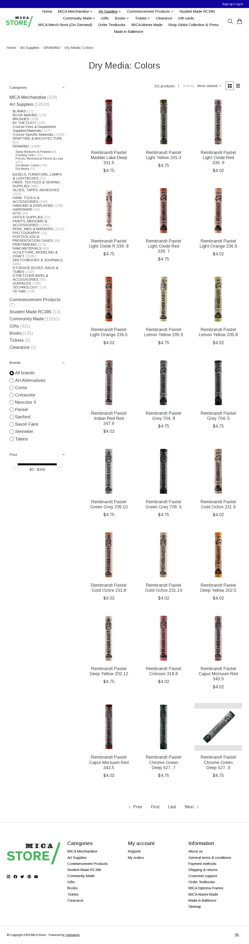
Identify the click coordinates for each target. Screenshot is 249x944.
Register (134, 851)
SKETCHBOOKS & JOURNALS (38, 260)
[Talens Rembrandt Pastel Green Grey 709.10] (109, 471)
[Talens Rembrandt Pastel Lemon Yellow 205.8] (218, 299)
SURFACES (22, 283)
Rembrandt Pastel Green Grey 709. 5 (163, 504)
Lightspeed (72, 935)
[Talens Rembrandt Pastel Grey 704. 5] (218, 383)
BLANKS (19, 111)
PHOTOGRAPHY (26, 233)
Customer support (202, 876)
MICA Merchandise (27, 97)
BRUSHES (21, 119)
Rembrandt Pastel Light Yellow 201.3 (163, 155)
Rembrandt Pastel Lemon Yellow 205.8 (218, 332)
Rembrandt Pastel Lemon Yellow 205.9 (163, 332)
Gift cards (186, 18)
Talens (21, 439)
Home (47, 11)
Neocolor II (25, 402)
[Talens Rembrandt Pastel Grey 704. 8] (163, 383)
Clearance (164, 18)
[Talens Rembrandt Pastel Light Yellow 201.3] (163, 122)
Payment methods (202, 864)
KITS (17, 213)
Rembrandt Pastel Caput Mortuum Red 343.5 (109, 762)
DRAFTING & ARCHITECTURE (37, 138)
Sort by (188, 86)
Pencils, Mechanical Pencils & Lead (39, 158)
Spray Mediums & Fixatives (34, 151)
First (155, 806)
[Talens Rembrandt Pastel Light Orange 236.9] (218, 210)
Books (15, 333)
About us (195, 851)
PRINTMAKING (25, 244)
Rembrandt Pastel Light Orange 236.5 (109, 332)
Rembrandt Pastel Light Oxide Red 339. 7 (163, 246)
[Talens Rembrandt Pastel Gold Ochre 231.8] (109, 555)
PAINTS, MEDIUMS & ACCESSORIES (30, 223)
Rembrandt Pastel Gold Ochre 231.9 (218, 504)
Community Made (26, 318)
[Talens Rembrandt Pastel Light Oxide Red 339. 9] (218, 122)
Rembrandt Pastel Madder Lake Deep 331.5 (109, 157)
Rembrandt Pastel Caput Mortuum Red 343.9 (218, 673)
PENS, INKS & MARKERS (33, 229)
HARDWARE (23, 209)
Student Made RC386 (197, 11)
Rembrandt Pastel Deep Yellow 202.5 (218, 588)
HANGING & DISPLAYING (33, 205)
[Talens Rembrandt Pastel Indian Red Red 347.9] (109, 383)
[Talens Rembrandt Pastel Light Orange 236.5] (109, 299)
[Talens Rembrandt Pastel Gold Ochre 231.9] (218, 471)
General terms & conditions (209, 858)
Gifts (105, 18)
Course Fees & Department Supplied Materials (34, 129)
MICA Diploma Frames (205, 888)
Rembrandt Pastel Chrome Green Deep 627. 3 (218, 762)
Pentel (21, 409)
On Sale (19, 291)
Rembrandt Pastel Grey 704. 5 (218, 416)
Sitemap (194, 906)
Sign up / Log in (232, 4)
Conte (21, 387)
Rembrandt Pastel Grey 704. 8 (163, 416)
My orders (136, 858)
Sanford (22, 416)
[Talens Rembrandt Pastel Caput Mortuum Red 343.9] (218, 638)
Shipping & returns (203, 870)
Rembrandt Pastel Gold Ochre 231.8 (108, 588)
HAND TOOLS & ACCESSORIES (26, 200)
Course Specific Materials (33, 134)
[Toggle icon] (230, 21)
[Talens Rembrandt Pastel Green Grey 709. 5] (163, 471)
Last (172, 806)
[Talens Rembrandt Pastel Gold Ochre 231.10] (163, 555)
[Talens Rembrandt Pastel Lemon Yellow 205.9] (163, 299)
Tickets (17, 340)
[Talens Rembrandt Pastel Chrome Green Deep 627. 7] (163, 727)
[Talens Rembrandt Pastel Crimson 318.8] (163, 638)
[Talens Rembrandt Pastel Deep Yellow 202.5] (218, 555)
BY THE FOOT (24, 123)
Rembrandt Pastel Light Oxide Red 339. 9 (218, 157)
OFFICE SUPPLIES (28, 217)
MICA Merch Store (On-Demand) (65, 25)
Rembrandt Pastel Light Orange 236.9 (218, 244)
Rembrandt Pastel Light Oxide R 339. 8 (109, 244)
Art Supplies (29, 48)
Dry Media (22, 169)
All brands (25, 372)
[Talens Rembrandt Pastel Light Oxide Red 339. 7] (163, 210)
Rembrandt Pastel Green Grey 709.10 (109, 504)
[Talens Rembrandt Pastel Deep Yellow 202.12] (109, 638)
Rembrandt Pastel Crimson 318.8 (163, 671)
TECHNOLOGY (25, 287)
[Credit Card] (237, 935)
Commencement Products (35, 299)
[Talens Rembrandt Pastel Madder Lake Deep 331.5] (109, 122)
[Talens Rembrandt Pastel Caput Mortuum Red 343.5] (109, 727)
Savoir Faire (26, 424)
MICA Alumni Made (146, 25)
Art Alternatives (30, 380)
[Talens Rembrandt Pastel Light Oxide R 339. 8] (109, 210)
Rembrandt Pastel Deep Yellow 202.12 (109, 671)
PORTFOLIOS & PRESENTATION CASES (33, 239)
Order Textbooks (111, 25)
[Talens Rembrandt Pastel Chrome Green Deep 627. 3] (218, 727)
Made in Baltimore (128, 31)
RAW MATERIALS (27, 248)
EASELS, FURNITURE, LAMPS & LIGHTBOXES (37, 176)
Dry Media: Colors (27, 165)
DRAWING (52, 48)
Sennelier (24, 431)
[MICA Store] (19, 21)
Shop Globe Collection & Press (193, 25)
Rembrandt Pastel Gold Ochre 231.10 (163, 588)
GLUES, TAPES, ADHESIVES (36, 190)
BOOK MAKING (25, 115)
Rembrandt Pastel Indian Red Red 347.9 (108, 418)
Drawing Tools (25, 155)
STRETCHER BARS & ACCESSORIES (30, 277)
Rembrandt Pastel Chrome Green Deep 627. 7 (163, 762)
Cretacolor (25, 395)
